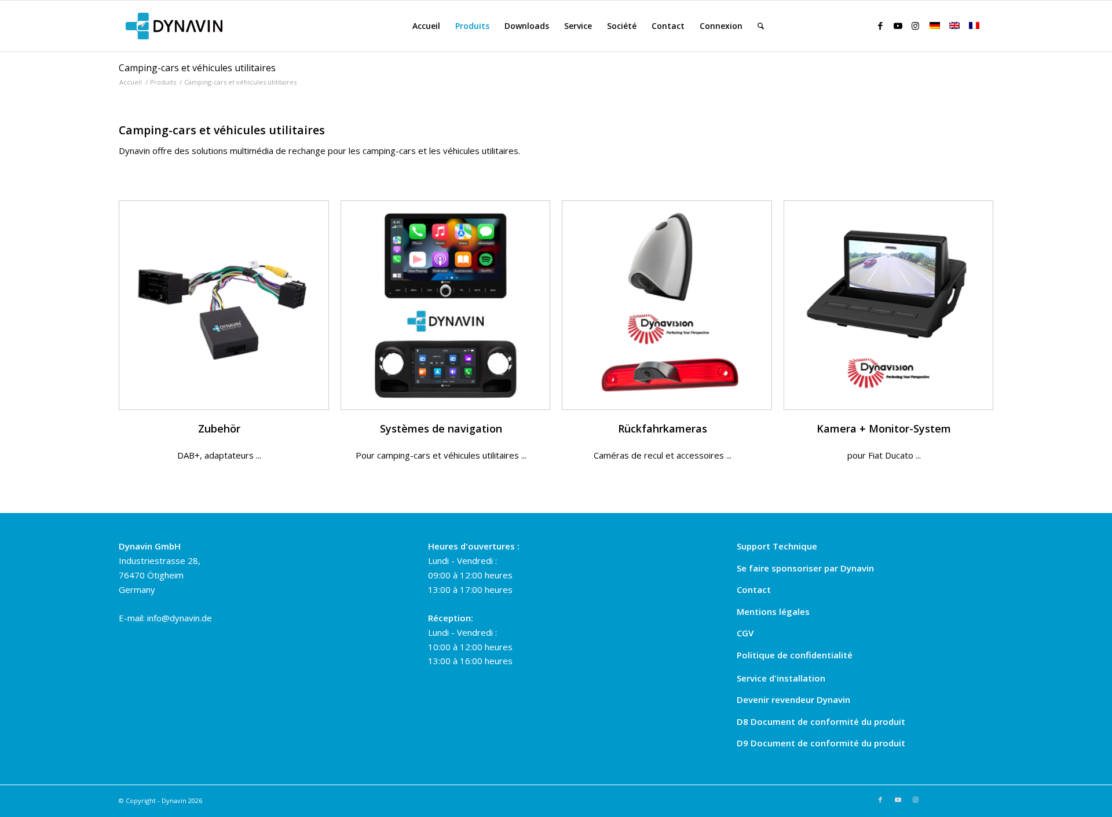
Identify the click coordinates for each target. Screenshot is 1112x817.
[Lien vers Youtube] (897, 25)
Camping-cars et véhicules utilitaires (197, 67)
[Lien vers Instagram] (915, 25)
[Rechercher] (760, 26)
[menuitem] (426, 26)
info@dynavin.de (179, 618)
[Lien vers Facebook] (880, 25)
